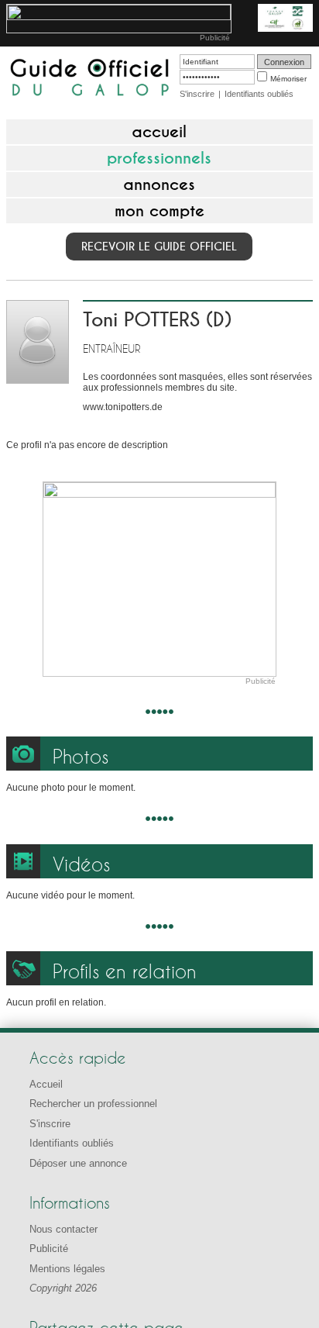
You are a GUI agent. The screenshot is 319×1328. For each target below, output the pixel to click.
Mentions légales (67, 1269)
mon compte (159, 211)
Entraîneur (111, 348)
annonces (159, 184)
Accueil (46, 1084)
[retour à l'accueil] (90, 79)
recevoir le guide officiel (159, 247)
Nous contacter (63, 1229)
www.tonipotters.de (123, 407)
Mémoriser (288, 78)
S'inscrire (197, 93)
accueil (159, 132)
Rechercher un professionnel (93, 1103)
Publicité (215, 37)
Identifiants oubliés (259, 93)
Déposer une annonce (78, 1163)
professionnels (159, 158)
